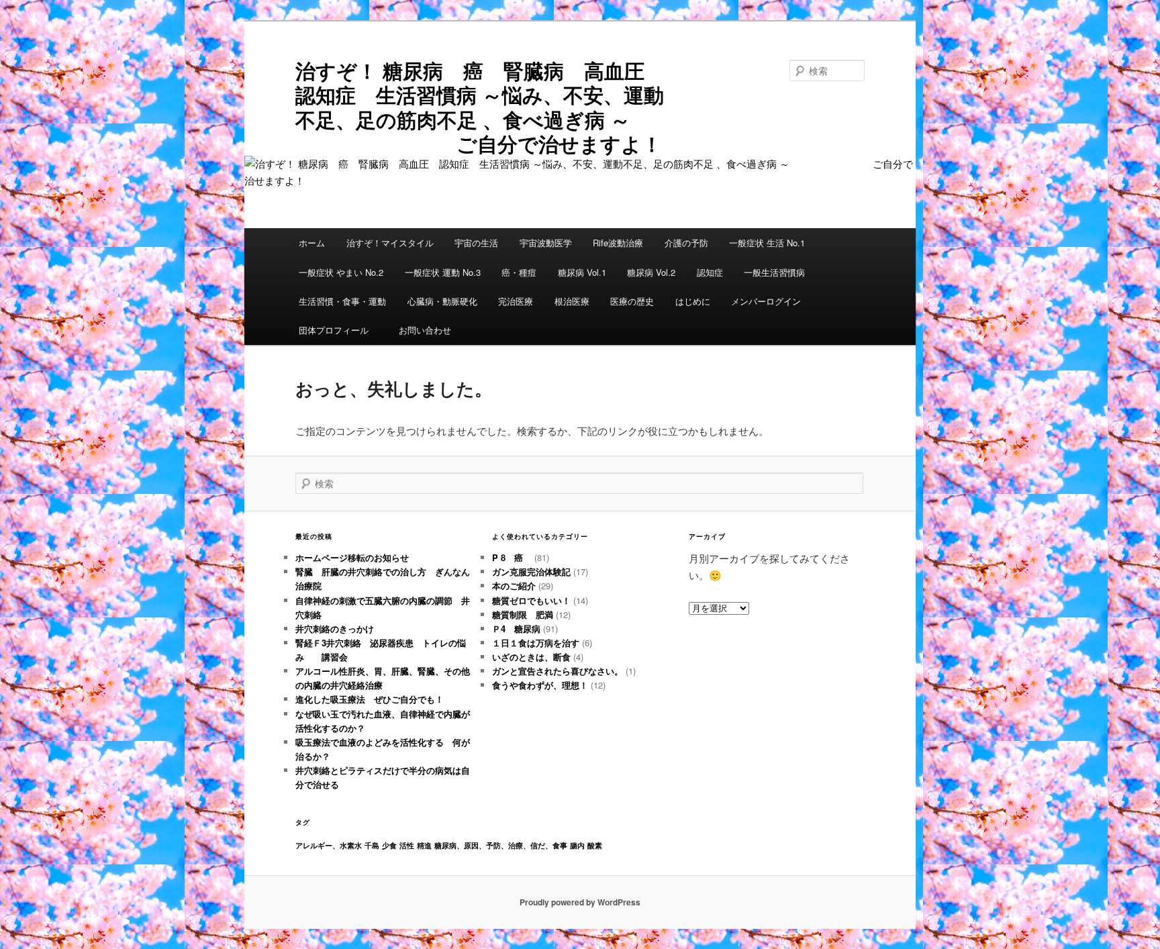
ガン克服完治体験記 (531, 571)
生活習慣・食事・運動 (342, 301)
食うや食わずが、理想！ (540, 685)
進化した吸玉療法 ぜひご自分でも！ (373, 699)
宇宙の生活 (476, 242)
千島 (372, 845)
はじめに (692, 301)
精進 (424, 845)
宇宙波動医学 (546, 242)
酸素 (594, 845)
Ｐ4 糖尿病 (516, 628)
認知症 (710, 272)
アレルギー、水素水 (328, 845)
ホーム (312, 242)
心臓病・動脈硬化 (442, 301)
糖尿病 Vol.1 (582, 272)
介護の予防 (686, 242)
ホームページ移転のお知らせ (352, 557)
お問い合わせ (425, 329)
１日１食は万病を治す (535, 642)
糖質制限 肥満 (522, 614)
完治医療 (515, 301)
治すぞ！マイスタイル (390, 242)
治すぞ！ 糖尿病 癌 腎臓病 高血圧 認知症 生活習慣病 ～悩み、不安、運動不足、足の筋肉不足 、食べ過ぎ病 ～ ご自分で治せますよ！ (488, 107)
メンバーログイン (766, 301)
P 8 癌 (512, 557)
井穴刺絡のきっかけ (334, 628)
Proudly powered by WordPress (580, 902)
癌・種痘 (518, 272)
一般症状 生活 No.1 (767, 242)
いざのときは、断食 (531, 656)
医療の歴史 (632, 301)
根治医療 (571, 301)
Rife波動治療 (618, 242)
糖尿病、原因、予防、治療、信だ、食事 (500, 845)
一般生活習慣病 (774, 272)
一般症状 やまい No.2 (341, 272)
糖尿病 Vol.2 (651, 272)
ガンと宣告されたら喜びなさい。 (557, 670)
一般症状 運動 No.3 (443, 272)
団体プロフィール (338, 329)
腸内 (577, 845)
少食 (389, 845)
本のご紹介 (514, 585)
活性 (406, 845)
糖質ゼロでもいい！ (531, 600)
